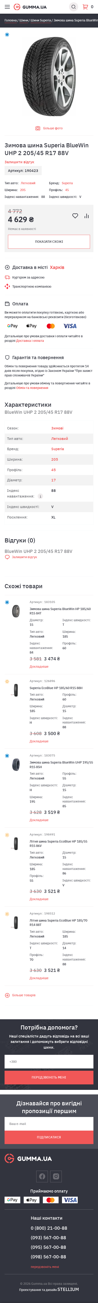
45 (67, 190)
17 (53, 480)
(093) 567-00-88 (48, 1237)
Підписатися (49, 1137)
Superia (67, 183)
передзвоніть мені (49, 1077)
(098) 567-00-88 (48, 1257)
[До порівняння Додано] (86, 215)
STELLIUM (68, 1289)
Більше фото (53, 128)
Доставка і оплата (30, 341)
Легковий (28, 183)
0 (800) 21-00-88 (49, 1228)
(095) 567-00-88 (48, 1247)
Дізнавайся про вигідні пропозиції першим (49, 1107)
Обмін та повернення (32, 388)
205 (23, 190)
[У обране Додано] (75, 215)
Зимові (57, 428)
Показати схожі (49, 242)
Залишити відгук (19, 162)
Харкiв (57, 267)
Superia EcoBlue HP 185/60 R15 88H (56, 688)
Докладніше (39, 666)
